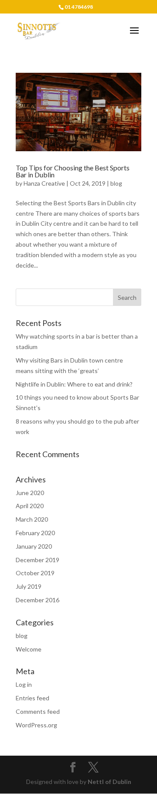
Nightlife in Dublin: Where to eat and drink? (74, 384)
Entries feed (32, 698)
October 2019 (35, 573)
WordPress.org (36, 725)
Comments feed (38, 711)
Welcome (28, 649)
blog (116, 183)
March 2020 (32, 519)
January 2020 (34, 546)
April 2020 (30, 505)
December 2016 (37, 600)
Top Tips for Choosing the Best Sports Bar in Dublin (73, 171)
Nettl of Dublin (109, 781)
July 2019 (28, 586)
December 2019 (37, 559)
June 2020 (30, 492)
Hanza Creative (44, 183)
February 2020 (35, 532)
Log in (24, 684)
